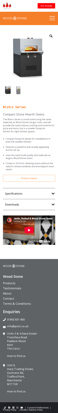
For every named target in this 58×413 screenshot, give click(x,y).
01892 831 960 (16, 319)
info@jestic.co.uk (17, 326)
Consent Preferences (38, 408)
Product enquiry (29, 178)
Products (9, 283)
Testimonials (12, 288)
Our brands (46, 5)
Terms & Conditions (17, 303)
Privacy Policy (9, 410)
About (7, 293)
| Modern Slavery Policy (31, 410)
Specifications (13, 193)
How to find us (16, 356)
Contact (8, 298)
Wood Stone (13, 276)
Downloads (12, 204)
